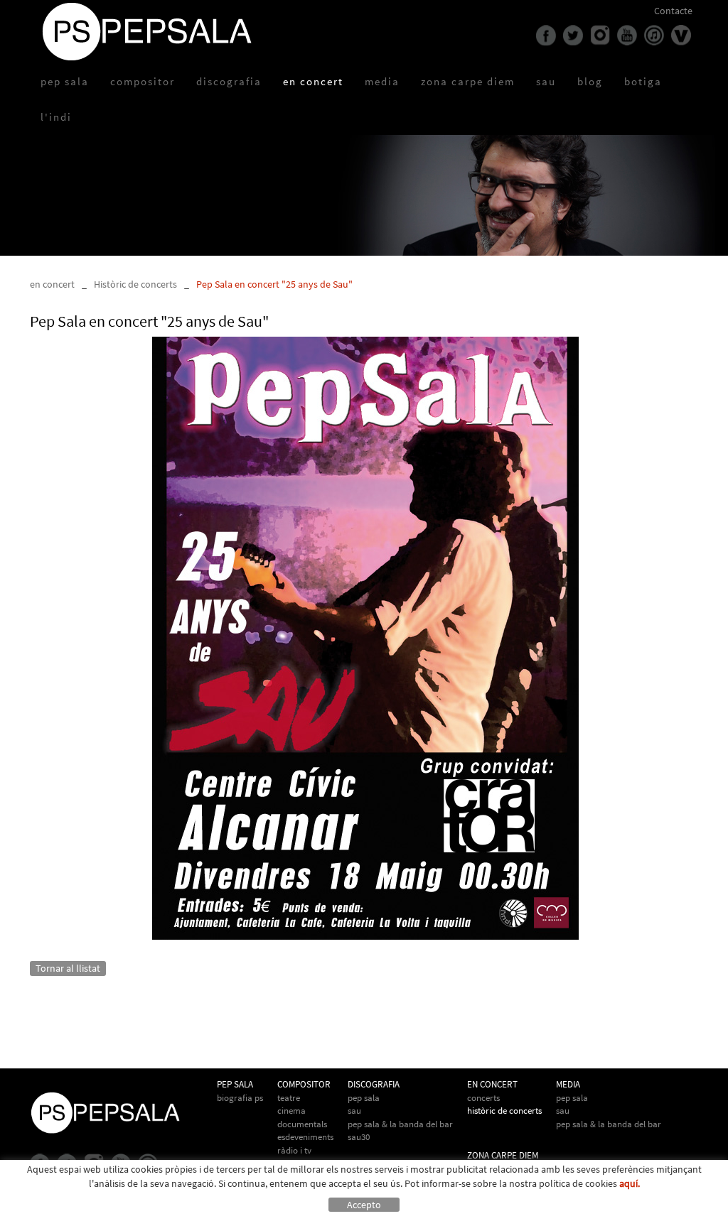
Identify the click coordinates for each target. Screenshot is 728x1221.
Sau (354, 1111)
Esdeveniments (305, 1137)
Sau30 (359, 1137)
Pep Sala (364, 1098)
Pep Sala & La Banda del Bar (400, 1124)
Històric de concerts (135, 284)
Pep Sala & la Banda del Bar (608, 1124)
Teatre (288, 1098)
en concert (52, 284)
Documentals (302, 1124)
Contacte (673, 10)
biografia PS (240, 1098)
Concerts (483, 1098)
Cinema (291, 1111)
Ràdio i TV (294, 1150)
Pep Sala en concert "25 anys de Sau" (274, 284)
